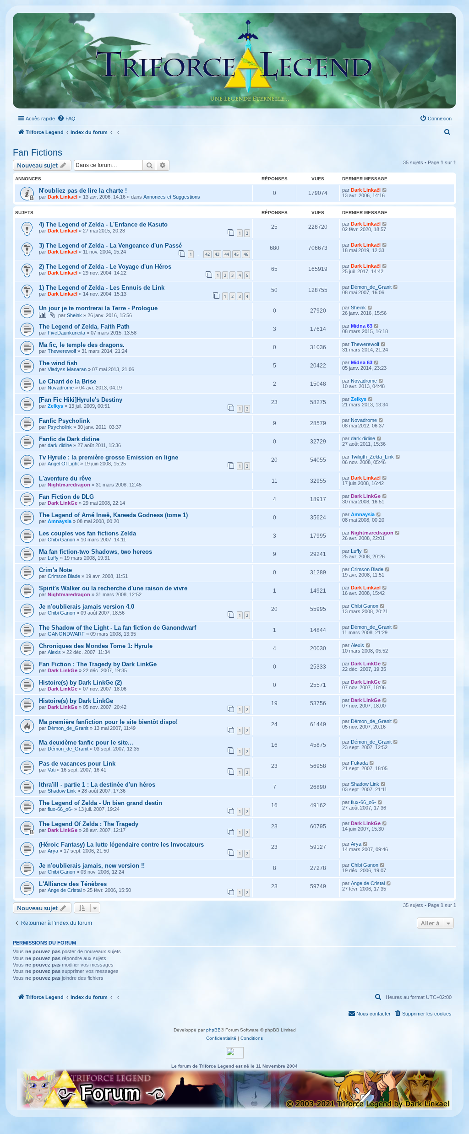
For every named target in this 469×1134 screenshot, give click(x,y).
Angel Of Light (63, 463)
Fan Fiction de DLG (66, 496)
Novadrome (61, 387)
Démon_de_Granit (371, 287)
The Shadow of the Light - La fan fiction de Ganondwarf (117, 627)
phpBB (213, 1029)
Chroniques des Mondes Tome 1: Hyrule (96, 646)
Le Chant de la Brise (67, 381)
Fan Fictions (37, 152)
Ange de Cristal (65, 890)
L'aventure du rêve (65, 478)
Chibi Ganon (61, 539)
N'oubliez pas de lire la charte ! (83, 190)
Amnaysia (59, 521)
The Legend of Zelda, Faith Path (84, 326)
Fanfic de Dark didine (69, 439)
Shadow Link (62, 791)
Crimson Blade (64, 576)
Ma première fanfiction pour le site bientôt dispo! (108, 721)
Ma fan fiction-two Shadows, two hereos (95, 551)
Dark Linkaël (62, 197)
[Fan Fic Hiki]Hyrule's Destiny (80, 399)
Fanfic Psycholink (64, 420)
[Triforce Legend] (234, 60)
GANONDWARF (66, 634)
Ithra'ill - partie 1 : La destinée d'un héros (97, 784)
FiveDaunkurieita (66, 332)
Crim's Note (55, 570)
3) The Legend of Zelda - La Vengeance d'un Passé (110, 245)
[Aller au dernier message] (385, 190)
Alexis (54, 652)
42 (207, 254)
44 (226, 254)
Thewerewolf (62, 351)
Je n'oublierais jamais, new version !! (92, 865)
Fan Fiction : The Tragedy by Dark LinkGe (98, 664)
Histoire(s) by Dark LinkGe (76, 700)
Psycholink (60, 427)
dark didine (60, 445)
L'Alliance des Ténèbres (73, 883)
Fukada (359, 763)
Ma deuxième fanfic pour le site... (86, 742)
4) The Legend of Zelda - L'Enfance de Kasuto (103, 224)
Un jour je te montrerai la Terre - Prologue (98, 308)
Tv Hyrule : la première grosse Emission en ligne (108, 457)
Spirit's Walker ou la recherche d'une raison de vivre (113, 588)
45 (236, 254)
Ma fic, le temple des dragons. (82, 344)
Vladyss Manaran (67, 369)
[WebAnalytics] (235, 1052)
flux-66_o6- (60, 809)
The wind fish (58, 363)
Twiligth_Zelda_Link (372, 456)
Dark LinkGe (62, 503)
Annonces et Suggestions (171, 197)
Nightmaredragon (69, 484)
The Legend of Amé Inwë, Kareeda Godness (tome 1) (113, 515)
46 (246, 254)
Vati (51, 769)
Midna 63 (361, 326)
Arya (53, 850)
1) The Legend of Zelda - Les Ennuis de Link (101, 287)
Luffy (53, 558)
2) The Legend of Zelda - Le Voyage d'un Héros (105, 266)
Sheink (74, 315)
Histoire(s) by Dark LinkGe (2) (80, 682)
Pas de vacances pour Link (77, 763)
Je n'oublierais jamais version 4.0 (86, 606)
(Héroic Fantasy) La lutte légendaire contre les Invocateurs (121, 844)
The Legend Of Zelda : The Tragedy (88, 824)
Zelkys (55, 406)
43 (217, 254)
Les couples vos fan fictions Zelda (87, 533)
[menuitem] (66, 118)
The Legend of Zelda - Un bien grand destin (100, 802)
